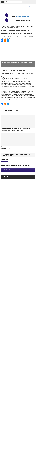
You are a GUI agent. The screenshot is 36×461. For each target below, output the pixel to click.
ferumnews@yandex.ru (22, 16)
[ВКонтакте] (2, 40)
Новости (8, 26)
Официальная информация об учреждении (15, 165)
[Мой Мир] (8, 40)
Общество (13, 26)
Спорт (9, 169)
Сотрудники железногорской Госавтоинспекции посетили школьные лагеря (16, 147)
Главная (3, 26)
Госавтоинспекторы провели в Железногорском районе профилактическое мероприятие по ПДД (16, 129)
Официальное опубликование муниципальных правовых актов (16, 155)
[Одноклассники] (5, 40)
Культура (5, 169)
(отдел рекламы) (20, 20)
